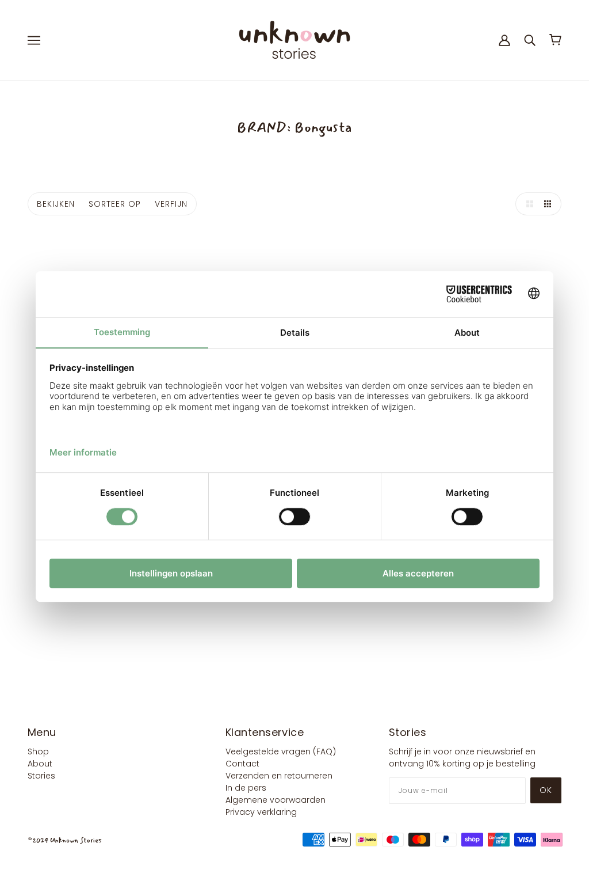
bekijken (56, 204)
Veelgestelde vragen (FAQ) (280, 751)
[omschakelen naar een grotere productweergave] (526, 203)
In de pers (245, 788)
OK (546, 790)
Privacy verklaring (261, 812)
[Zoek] (530, 39)
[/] (294, 39)
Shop (38, 751)
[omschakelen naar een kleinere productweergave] (549, 203)
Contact (242, 763)
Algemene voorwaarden (275, 800)
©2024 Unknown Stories (65, 840)
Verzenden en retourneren (278, 775)
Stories (41, 775)
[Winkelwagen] (555, 40)
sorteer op (115, 204)
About (40, 763)
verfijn (171, 204)
